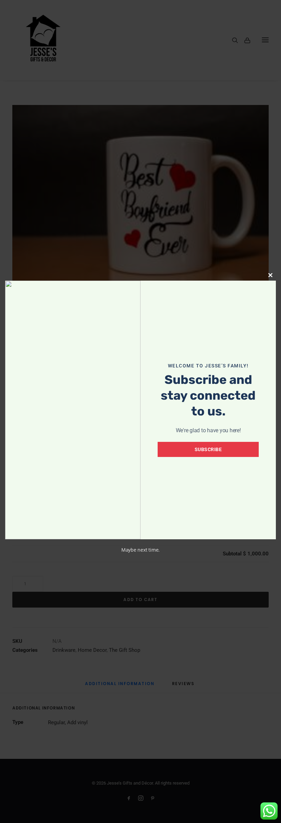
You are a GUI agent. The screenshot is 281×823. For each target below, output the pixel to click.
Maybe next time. (140, 549)
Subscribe (208, 449)
